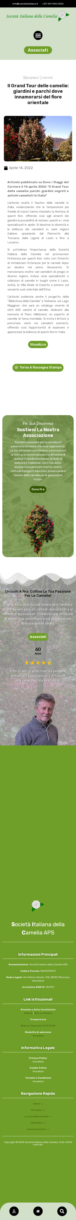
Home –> (38, 1103)
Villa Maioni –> (38, 1122)
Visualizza (38, 1035)
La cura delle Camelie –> (38, 1116)
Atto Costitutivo (43, 1013)
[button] (62, 1211)
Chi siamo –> (38, 1110)
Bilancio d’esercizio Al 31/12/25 (38, 1025)
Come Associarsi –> (38, 1129)
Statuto (28, 1013)
